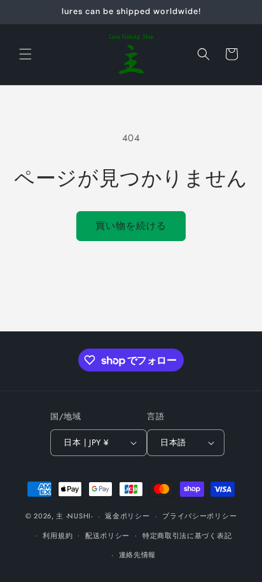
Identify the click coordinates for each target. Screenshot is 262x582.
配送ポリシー (107, 535)
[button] (25, 54)
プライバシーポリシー (199, 516)
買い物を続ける (131, 226)
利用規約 (57, 535)
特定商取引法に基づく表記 (186, 535)
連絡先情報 (137, 555)
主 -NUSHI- (74, 516)
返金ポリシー (127, 516)
